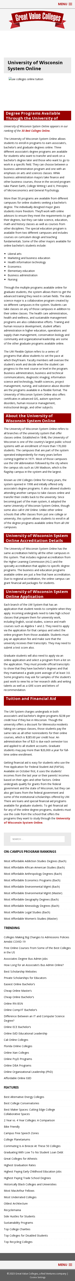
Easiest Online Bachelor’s (19, 984)
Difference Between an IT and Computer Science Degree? (34, 1018)
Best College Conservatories (21, 1103)
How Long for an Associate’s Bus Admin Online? (34, 965)
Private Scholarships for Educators (25, 978)
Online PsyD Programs (18, 1059)
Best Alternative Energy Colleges (24, 1097)
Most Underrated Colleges (20, 1197)
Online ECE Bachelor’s (17, 1027)
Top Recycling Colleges (18, 1242)
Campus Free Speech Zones (21, 1133)
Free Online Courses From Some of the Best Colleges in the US (37, 950)
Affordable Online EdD (17, 1078)
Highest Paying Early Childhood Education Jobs (33, 1171)
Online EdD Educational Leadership (25, 1033)
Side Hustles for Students (19, 1216)
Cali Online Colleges (16, 1040)
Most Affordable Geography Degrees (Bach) (31, 899)
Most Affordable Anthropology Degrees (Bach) (33, 874)
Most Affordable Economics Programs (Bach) (32, 880)
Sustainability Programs (18, 1222)
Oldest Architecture (16, 1203)
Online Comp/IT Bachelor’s (20, 1010)
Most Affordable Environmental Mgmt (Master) (33, 893)
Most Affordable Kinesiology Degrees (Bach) (31, 906)
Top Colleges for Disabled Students (26, 1235)
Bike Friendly (12, 1126)
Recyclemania (12, 1210)
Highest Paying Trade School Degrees (27, 1178)
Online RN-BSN (13, 1003)
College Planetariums (17, 1139)
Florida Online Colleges (18, 1046)
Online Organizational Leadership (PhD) (28, 1072)
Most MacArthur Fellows (19, 1190)
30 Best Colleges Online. (36, 130)
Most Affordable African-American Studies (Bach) (34, 867)
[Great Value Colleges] (37, 20)
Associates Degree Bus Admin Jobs (26, 958)
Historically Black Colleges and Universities (30, 1184)
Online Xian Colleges (16, 1052)
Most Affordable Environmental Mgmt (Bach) (32, 886)
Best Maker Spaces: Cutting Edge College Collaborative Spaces (29, 1112)
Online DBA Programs (17, 1065)
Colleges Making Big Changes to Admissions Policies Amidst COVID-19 (36, 939)
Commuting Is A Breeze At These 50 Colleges (32, 1146)
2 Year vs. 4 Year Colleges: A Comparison (29, 1120)
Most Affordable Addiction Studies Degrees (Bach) (35, 861)
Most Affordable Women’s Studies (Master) (31, 918)
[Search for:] (37, 839)
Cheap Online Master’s (18, 990)
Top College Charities (17, 1229)
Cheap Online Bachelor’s (19, 997)
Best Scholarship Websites (20, 971)
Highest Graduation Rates (20, 1165)
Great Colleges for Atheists (20, 1158)
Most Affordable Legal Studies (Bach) (27, 912)
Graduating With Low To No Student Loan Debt (33, 1152)
